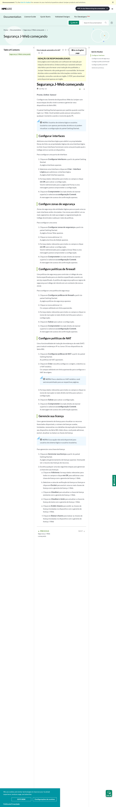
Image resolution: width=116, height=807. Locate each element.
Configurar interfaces (98, 55)
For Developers (82, 16)
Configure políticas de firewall (100, 61)
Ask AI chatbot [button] (26, 2)
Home (6, 30)
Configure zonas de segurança (101, 58)
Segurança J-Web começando (19, 54)
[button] (109, 793)
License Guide (30, 16)
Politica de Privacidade (11, 804)
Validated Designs (62, 16)
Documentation (12, 16)
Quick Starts (45, 16)
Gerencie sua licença (98, 68)
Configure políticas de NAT (100, 64)
